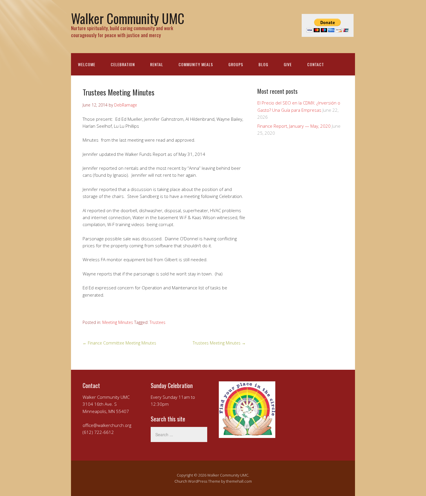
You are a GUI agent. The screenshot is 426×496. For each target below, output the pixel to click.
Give (288, 64)
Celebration (123, 64)
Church (180, 481)
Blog (263, 64)
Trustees (157, 322)
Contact (315, 64)
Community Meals (196, 64)
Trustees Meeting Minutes (219, 343)
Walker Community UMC (127, 18)
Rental (156, 64)
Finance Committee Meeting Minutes (119, 343)
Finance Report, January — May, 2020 (294, 126)
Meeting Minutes (117, 322)
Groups (235, 64)
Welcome (86, 64)
